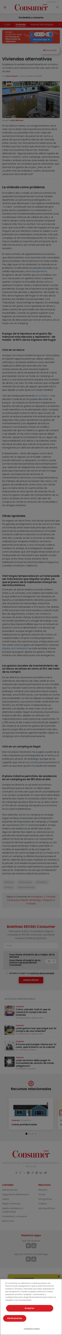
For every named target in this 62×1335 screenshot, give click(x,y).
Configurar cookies (32, 1329)
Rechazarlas (14, 1318)
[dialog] (31, 1307)
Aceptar (29, 1308)
